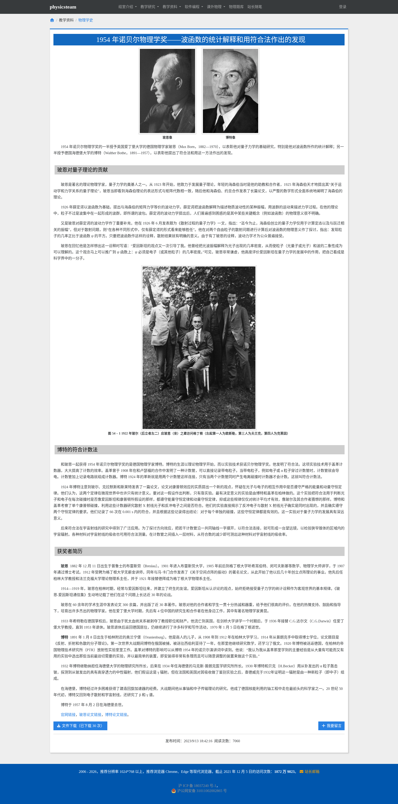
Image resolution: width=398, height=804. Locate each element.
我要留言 (334, 726)
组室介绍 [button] (126, 7)
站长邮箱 (311, 772)
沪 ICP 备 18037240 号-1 (197, 786)
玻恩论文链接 (90, 715)
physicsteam (63, 7)
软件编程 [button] (192, 7)
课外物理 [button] (214, 7)
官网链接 (68, 715)
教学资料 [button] (170, 7)
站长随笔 (254, 7)
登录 (342, 7)
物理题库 (236, 7)
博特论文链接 (116, 715)
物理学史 (85, 20)
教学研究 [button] (148, 7)
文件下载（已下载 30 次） (82, 726)
